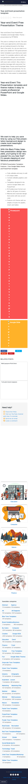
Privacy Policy (16, 777)
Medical (6, 692)
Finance (6, 646)
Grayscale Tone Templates (11, 664)
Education (7, 641)
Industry (6, 675)
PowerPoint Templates (9, 715)
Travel (15, 750)
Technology (6, 750)
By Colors (7, 629)
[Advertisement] (14, 436)
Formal (6, 652)
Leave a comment (11, 421)
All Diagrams (17, 612)
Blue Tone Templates (9, 618)
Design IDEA (17, 635)
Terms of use (6, 777)
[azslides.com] (7, 2)
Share (4, 350)
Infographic (16, 675)
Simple (16, 738)
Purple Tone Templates (10, 721)
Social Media (6, 744)
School (7, 738)
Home (1, 5)
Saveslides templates (16, 772)
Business (18, 623)
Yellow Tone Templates (10, 761)
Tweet (19, 350)
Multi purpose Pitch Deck (9, 363)
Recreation (16, 727)
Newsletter (16, 704)
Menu (24, 2)
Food (16, 646)
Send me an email (11, 418)
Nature (6, 704)
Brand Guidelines (7, 623)
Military (16, 692)
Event (16, 641)
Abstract (6, 606)
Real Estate (6, 727)
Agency (15, 606)
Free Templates (17, 652)
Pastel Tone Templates (9, 710)
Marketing (6, 687)
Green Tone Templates (9, 669)
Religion (20, 733)
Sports (15, 744)
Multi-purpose (17, 698)
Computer (16, 629)
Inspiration (6, 681)
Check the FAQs (11, 412)
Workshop (21, 756)
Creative (7, 635)
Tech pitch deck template (9, 382)
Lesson (14, 681)
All (6, 612)
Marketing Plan (16, 687)
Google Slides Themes (18, 658)
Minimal (6, 698)
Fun (6, 658)
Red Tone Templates (9, 733)
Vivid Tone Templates (9, 756)
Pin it (12, 353)
